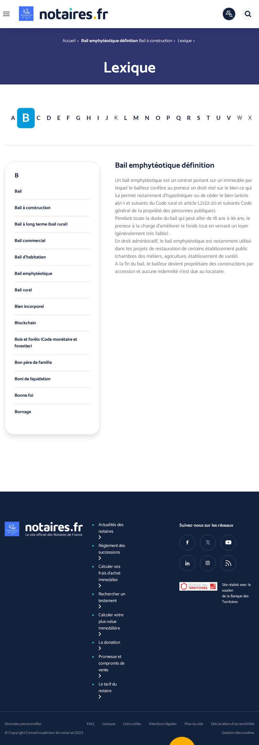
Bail (18, 191)
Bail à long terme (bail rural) (41, 224)
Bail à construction (155, 41)
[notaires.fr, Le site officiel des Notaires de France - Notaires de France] (42, 529)
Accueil (69, 41)
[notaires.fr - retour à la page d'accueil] (63, 13)
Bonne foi (24, 395)
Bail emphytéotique (33, 273)
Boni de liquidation (33, 379)
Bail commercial (30, 241)
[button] (6, 14)
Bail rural (23, 290)
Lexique (185, 41)
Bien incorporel (29, 306)
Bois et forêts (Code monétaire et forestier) (46, 343)
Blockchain (25, 323)
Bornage (23, 412)
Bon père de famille (33, 362)
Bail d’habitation (30, 257)
